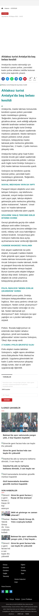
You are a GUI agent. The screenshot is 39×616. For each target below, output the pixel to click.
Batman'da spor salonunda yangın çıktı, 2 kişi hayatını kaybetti (19, 436)
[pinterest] (25, 79)
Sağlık (5, 573)
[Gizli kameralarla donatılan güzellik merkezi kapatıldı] (19, 475)
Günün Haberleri (20, 579)
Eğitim (23, 565)
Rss (7, 599)
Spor (22, 573)
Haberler (7, 8)
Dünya (5, 565)
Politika (23, 570)
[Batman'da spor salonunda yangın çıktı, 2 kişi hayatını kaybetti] (19, 422)
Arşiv (16, 582)
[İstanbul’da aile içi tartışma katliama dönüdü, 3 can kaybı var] (19, 460)
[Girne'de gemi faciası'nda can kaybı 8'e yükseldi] (19, 444)
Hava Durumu (6, 586)
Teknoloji (6, 576)
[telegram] (16, 79)
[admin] (10, 591)
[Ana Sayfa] (2, 8)
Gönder (7, 400)
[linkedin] (20, 79)
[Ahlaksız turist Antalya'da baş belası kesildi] (13, 84)
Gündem (6, 570)
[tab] (6, 376)
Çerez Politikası (26, 599)
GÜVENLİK (14, 8)
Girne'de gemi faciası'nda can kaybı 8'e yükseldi (17, 451)
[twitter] (7, 79)
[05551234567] (6, 591)
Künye (12, 599)
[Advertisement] (19, 36)
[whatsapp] (12, 79)
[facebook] (3, 79)
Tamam (27, 614)
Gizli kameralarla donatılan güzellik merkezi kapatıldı (16, 482)
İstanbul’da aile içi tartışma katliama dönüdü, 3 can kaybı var (19, 467)
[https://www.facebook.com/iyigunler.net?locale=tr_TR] (2, 591)
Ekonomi (6, 567)
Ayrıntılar (20, 614)
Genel (23, 567)
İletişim (17, 599)
